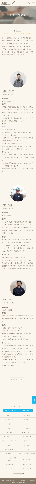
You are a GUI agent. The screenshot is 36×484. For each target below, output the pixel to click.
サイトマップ (27, 468)
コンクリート (20, 379)
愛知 (12, 379)
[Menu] (33, 3)
